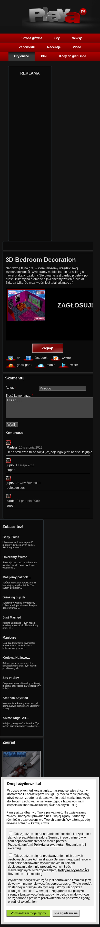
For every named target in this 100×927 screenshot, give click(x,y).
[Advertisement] (30, 156)
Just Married (12, 617)
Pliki (44, 56)
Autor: (11, 387)
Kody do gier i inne (72, 56)
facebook (41, 358)
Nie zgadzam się (66, 913)
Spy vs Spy (11, 678)
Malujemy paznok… (17, 577)
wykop (66, 358)
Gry (57, 38)
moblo (51, 365)
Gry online (21, 56)
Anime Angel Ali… (16, 718)
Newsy (77, 38)
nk (18, 358)
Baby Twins (11, 537)
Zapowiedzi (27, 47)
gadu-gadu (24, 365)
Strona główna (32, 38)
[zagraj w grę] (48, 348)
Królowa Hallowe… (16, 658)
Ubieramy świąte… (16, 557)
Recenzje (54, 47)
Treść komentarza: (19, 395)
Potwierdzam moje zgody (28, 913)
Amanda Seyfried (15, 698)
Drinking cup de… (15, 597)
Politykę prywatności (49, 845)
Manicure (9, 637)
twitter (74, 365)
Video (77, 47)
